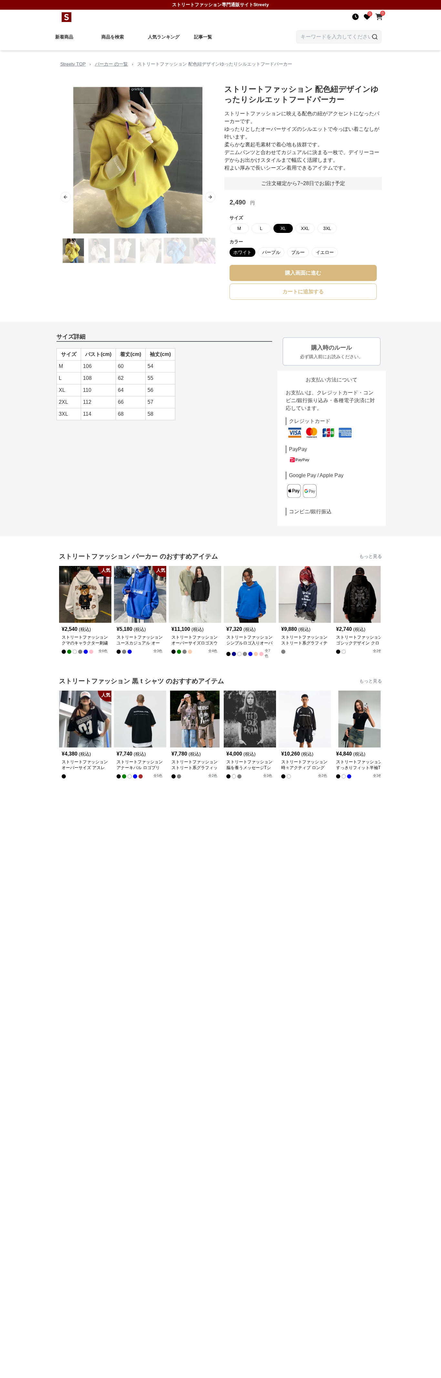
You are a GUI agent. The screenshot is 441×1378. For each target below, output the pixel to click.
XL (283, 228)
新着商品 (64, 36)
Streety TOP (73, 64)
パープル (271, 252)
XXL (305, 228)
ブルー (298, 252)
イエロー (325, 252)
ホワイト (242, 252)
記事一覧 (203, 36)
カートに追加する (303, 291)
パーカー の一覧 (111, 64)
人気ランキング (163, 36)
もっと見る (370, 556)
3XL (327, 228)
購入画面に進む (303, 273)
